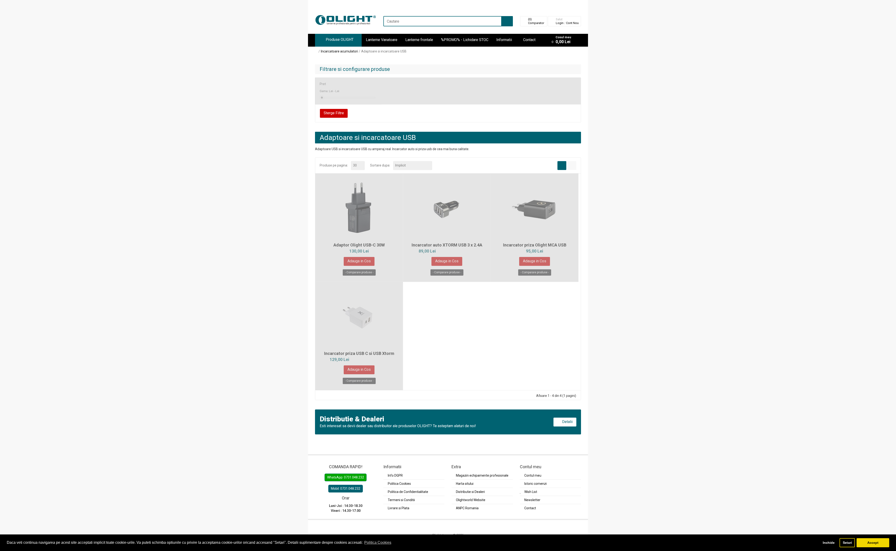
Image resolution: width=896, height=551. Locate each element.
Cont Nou (572, 23)
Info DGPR (395, 475)
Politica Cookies (399, 483)
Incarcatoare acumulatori (339, 51)
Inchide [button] (829, 542)
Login (560, 23)
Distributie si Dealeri (470, 492)
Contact (529, 40)
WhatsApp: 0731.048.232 (345, 477)
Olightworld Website (470, 500)
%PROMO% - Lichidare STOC (464, 40)
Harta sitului (464, 483)
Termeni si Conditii (401, 500)
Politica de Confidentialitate (408, 492)
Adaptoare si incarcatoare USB (383, 51)
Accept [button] (872, 542)
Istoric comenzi (535, 483)
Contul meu (532, 475)
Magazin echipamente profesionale (482, 475)
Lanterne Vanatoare (381, 40)
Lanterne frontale (419, 40)
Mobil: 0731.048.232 (345, 488)
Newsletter (532, 500)
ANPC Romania (467, 508)
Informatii (504, 40)
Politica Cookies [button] (377, 542)
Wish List (530, 492)
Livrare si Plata (398, 508)
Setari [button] (847, 542)
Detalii (567, 421)
